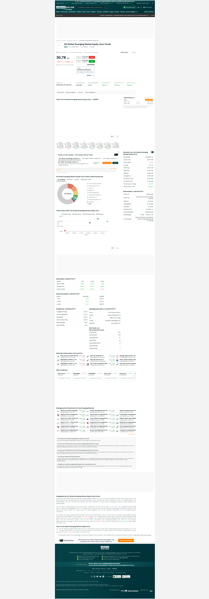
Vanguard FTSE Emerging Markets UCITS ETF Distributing (106, 422)
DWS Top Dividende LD (96, 355)
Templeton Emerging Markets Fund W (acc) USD (134, 430)
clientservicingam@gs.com (112, 320)
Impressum (86, 572)
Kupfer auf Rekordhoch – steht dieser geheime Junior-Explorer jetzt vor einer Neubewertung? (104, 15)
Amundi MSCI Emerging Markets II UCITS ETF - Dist (135, 414)
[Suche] (104, 7)
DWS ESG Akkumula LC (97, 359)
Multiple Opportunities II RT (128, 355)
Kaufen (115, 163)
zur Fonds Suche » (132, 434)
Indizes (79, 11)
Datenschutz (98, 572)
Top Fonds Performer (72, 40)
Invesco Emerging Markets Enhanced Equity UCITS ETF (106, 430)
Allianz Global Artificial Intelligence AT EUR (132, 359)
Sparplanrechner (61, 461)
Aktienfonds (92, 332)
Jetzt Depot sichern (81, 564)
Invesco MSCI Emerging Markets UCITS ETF (102, 418)
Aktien (58, 11)
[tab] (96, 439)
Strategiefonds (93, 337)
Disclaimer (92, 572)
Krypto (112, 11)
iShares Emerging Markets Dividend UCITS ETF (103, 410)
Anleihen (93, 11)
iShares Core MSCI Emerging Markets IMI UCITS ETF (75, 410)
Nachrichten (72, 11)
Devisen (117, 11)
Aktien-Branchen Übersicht (99, 568)
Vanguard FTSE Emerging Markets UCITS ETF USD (75, 414)
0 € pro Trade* (149, 99)
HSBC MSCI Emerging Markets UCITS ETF (102, 426)
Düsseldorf (148, 157)
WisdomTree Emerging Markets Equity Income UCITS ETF (77, 430)
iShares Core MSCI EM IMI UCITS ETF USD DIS (74, 418)
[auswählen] (112, 136)
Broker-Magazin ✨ (132, 11)
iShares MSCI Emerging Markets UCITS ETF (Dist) (104, 414)
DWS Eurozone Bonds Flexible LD (70, 355)
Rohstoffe (106, 11)
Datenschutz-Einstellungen (109, 572)
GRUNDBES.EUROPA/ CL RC (68, 359)
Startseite (58, 40)
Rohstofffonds (93, 345)
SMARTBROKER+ (124, 557)
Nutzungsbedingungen (121, 572)
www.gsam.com (115, 323)
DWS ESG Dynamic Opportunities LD (130, 363)
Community (64, 11)
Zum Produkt (107, 163)
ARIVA (94, 581)
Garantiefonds (93, 348)
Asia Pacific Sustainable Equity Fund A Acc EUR (104, 363)
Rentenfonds (93, 335)
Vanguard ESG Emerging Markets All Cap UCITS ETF (75, 426)
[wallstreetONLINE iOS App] (117, 577)
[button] (73, 438)
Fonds (84, 11)
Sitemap (109, 568)
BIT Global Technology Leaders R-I (68, 162)
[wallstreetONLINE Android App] (126, 577)
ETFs (88, 11)
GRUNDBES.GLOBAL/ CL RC (68, 363)
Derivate (99, 11)
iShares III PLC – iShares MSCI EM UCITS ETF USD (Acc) (76, 422)
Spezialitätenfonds (94, 343)
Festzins (122, 11)
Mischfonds (92, 340)
